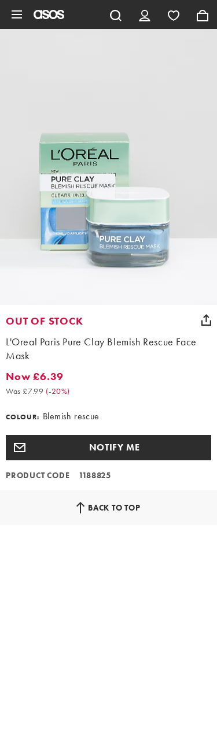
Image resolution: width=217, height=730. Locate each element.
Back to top (114, 507)
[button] (108, 447)
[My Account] (144, 14)
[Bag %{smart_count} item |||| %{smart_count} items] (202, 14)
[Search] (115, 14)
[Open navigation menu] (17, 14)
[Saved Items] (173, 14)
